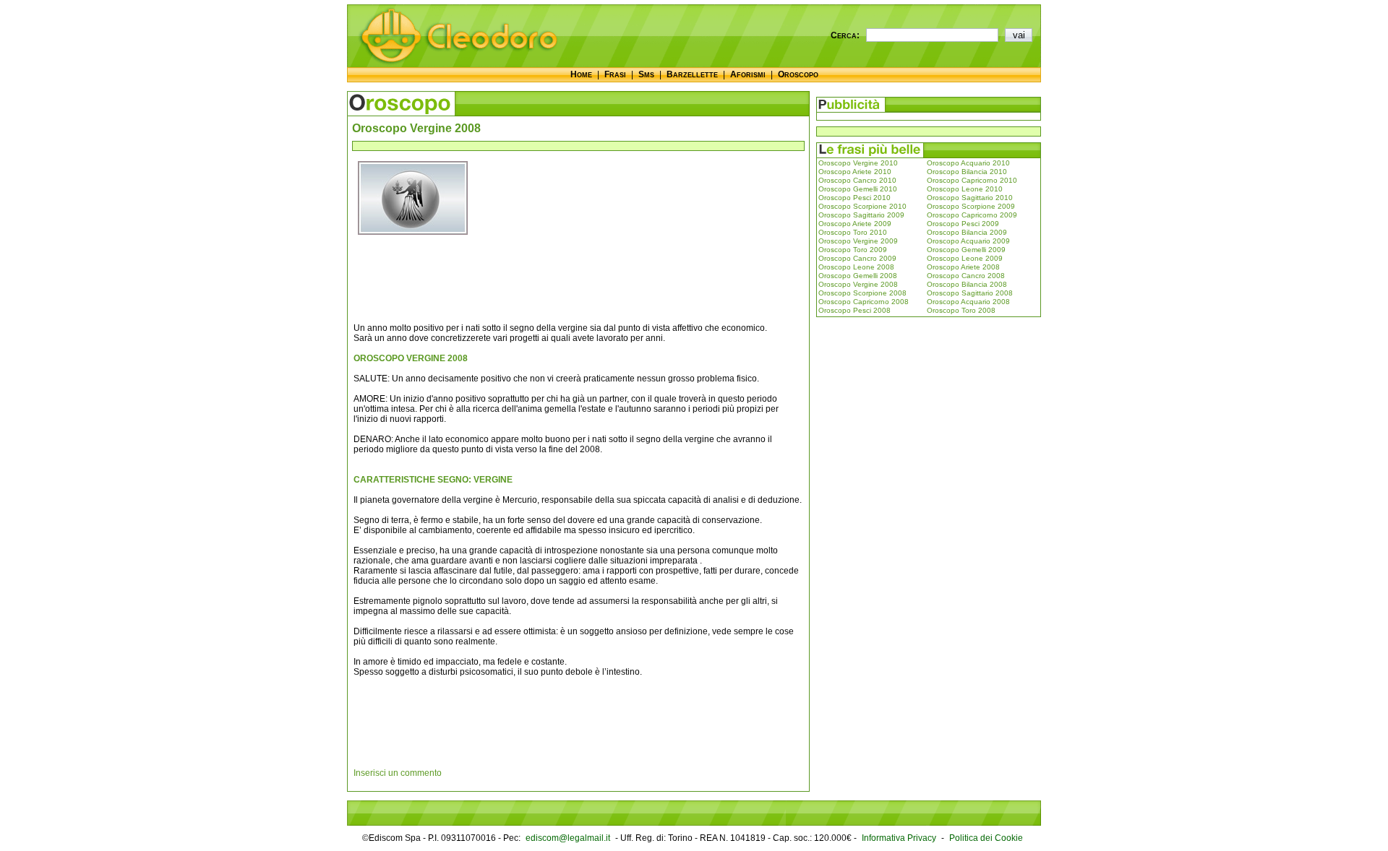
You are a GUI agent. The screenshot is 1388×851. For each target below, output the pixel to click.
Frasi (615, 74)
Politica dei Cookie (986, 838)
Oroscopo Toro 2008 (961, 310)
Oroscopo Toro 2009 (852, 250)
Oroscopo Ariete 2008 (963, 267)
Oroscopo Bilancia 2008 (967, 284)
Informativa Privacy (899, 838)
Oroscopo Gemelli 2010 (857, 189)
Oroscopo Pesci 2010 (854, 198)
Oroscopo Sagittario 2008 (970, 293)
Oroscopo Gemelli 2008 (857, 276)
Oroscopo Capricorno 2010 (972, 180)
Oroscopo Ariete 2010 (854, 172)
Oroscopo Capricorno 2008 (863, 302)
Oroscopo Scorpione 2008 (862, 293)
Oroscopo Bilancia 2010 (967, 172)
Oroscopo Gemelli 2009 (966, 250)
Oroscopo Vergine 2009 (858, 241)
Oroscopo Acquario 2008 (968, 302)
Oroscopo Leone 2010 (965, 189)
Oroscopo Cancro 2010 (857, 180)
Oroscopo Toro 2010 (852, 232)
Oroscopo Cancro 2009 (857, 258)
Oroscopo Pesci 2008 (854, 310)
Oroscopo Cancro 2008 (966, 276)
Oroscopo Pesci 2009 (963, 224)
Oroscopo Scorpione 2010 (862, 206)
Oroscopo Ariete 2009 (854, 224)
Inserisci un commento (398, 773)
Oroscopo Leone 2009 (965, 258)
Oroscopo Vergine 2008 (858, 284)
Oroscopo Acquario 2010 (968, 163)
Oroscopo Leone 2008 (856, 267)
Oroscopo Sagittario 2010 (970, 198)
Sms (646, 74)
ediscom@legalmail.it (568, 838)
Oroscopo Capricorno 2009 (972, 215)
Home (581, 74)
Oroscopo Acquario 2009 (968, 241)
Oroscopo (798, 74)
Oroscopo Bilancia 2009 (967, 232)
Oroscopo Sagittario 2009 (861, 215)
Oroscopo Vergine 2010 (858, 163)
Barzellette (692, 74)
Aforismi (748, 74)
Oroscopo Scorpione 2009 (971, 206)
